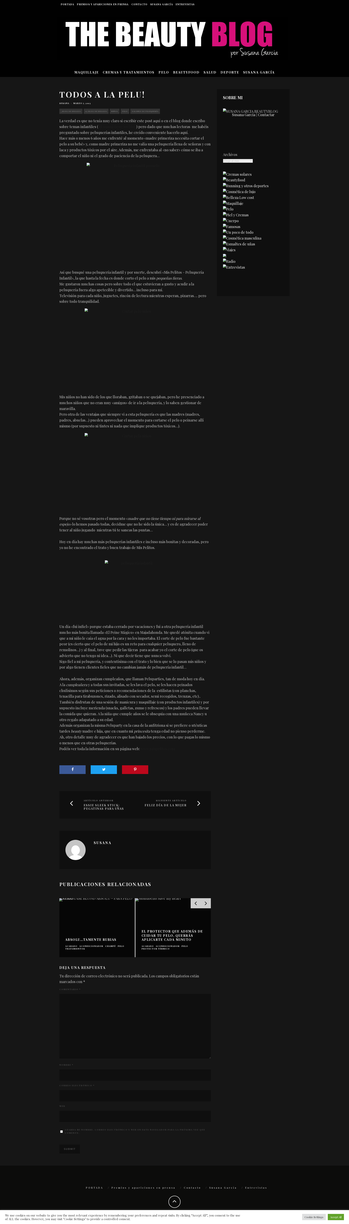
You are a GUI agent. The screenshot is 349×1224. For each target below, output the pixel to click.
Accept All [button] (336, 1217)
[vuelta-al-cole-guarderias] (135, 346)
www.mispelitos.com (158, 748)
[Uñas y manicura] (239, 244)
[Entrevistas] (234, 267)
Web (62, 1106)
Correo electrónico (77, 1085)
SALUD (210, 72)
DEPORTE (230, 72)
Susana (64, 103)
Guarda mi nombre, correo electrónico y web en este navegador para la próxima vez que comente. (135, 1131)
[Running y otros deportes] (246, 185)
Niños (114, 111)
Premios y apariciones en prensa (102, 4)
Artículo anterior (99, 800)
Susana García (161, 4)
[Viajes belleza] (229, 249)
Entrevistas (185, 4)
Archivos (230, 154)
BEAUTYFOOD (186, 72)
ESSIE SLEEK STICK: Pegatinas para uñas (104, 807)
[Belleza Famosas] (231, 226)
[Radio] (229, 261)
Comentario (70, 989)
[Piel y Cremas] (236, 214)
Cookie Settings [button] (314, 1217)
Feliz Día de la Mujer (166, 805)
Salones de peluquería (145, 111)
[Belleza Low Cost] (238, 197)
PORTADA (67, 4)
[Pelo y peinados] (228, 209)
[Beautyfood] (234, 180)
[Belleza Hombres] (242, 238)
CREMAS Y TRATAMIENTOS (129, 72)
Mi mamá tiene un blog (117, 126)
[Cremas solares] (237, 174)
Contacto (139, 4)
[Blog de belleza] (238, 232)
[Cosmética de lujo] (239, 191)
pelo (125, 111)
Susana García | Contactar (253, 114)
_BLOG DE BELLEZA (71, 111)
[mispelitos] (135, 587)
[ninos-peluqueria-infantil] (135, 469)
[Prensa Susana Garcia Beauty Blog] (224, 255)
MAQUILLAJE (86, 72)
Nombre (66, 1064)
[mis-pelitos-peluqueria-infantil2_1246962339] (135, 211)
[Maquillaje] (233, 203)
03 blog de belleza (96, 111)
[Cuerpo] (231, 220)
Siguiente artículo (171, 800)
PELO (164, 72)
